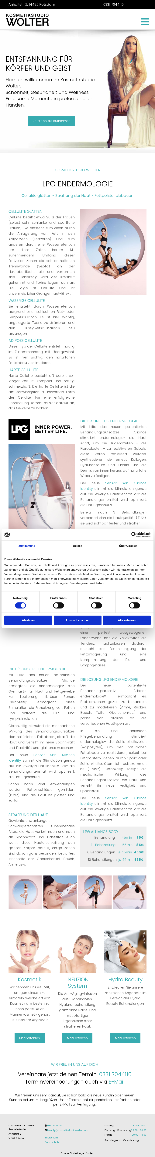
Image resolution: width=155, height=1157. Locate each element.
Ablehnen (28, 620)
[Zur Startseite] (28, 19)
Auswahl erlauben (77, 620)
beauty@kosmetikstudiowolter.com (67, 1130)
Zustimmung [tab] (27, 545)
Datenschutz (52, 1142)
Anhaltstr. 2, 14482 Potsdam (32, 4)
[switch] (58, 605)
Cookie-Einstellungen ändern (77, 1153)
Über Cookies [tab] (128, 545)
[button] (101, 21)
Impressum (51, 1137)
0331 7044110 (113, 4)
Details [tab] (77, 545)
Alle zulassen (127, 620)
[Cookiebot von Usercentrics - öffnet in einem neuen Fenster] (134, 535)
